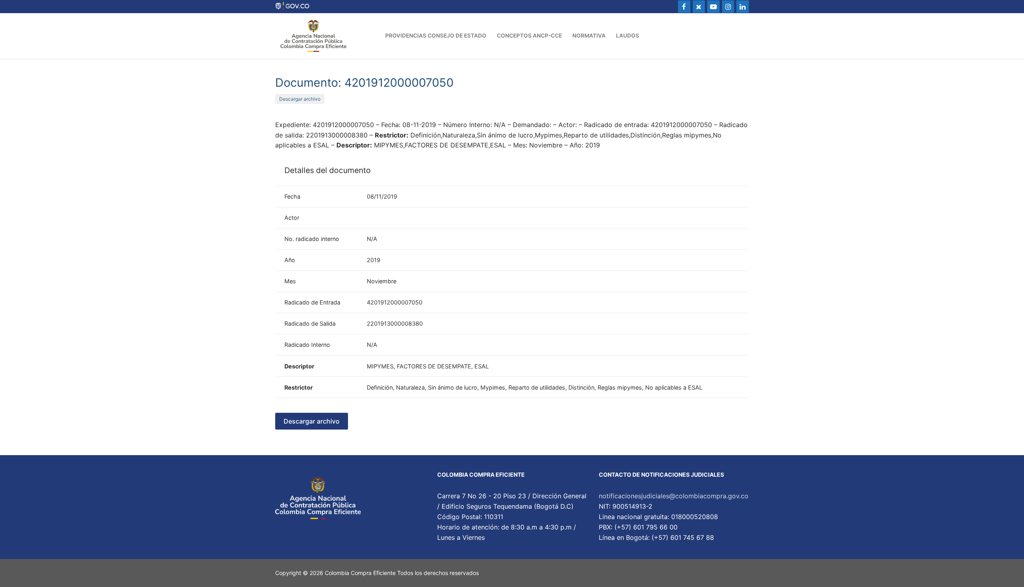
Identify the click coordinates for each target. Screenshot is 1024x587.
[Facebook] (684, 6)
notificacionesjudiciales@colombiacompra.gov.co (673, 496)
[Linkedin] (742, 6)
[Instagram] (728, 6)
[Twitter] (699, 6)
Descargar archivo (299, 99)
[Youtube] (713, 6)
